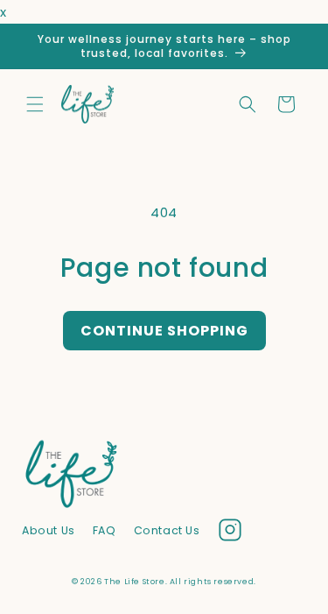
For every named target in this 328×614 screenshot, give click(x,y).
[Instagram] (230, 533)
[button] (35, 104)
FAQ (104, 530)
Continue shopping (164, 331)
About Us (48, 530)
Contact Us (167, 530)
